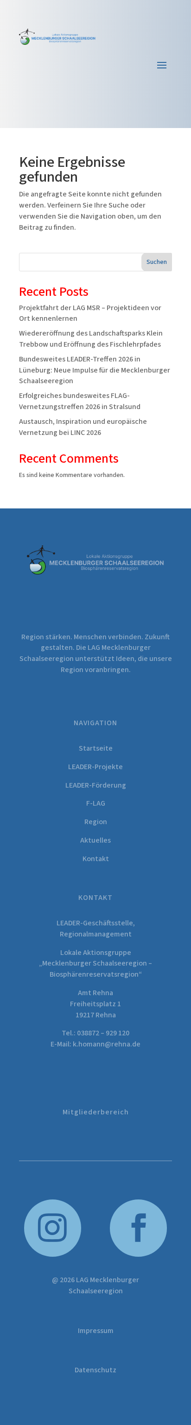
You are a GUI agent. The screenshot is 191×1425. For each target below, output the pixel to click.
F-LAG (95, 803)
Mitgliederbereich (96, 1112)
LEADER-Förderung (95, 785)
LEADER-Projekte (95, 767)
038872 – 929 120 (103, 1033)
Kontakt (96, 859)
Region (95, 822)
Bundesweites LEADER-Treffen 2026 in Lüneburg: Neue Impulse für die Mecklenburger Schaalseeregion (94, 370)
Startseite (96, 748)
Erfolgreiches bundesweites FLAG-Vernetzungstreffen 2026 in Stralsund (79, 401)
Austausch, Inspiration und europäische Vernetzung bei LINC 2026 (83, 427)
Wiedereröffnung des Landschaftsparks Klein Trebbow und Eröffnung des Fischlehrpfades (91, 338)
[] (53, 1255)
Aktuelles (95, 840)
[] (138, 1255)
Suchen (156, 262)
